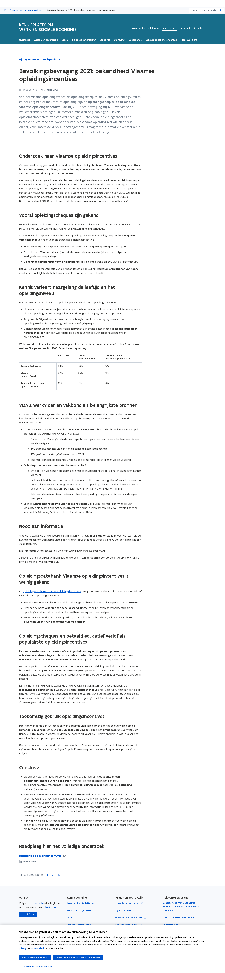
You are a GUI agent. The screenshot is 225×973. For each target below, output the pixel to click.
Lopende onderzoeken (127, 903)
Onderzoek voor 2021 (127, 925)
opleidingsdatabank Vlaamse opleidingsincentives (52, 591)
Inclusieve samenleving (79, 924)
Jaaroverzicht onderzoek (129, 917)
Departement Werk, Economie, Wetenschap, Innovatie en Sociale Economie (181, 906)
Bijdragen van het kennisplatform (26, 10)
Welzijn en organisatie (79, 910)
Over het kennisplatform (145, 28)
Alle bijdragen (169, 28)
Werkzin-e (50, 907)
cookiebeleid (37, 948)
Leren (70, 917)
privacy (22, 948)
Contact (185, 28)
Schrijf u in (28, 914)
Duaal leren (169, 925)
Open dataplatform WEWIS (177, 917)
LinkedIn (39, 903)
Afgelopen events (124, 910)
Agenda (198, 28)
